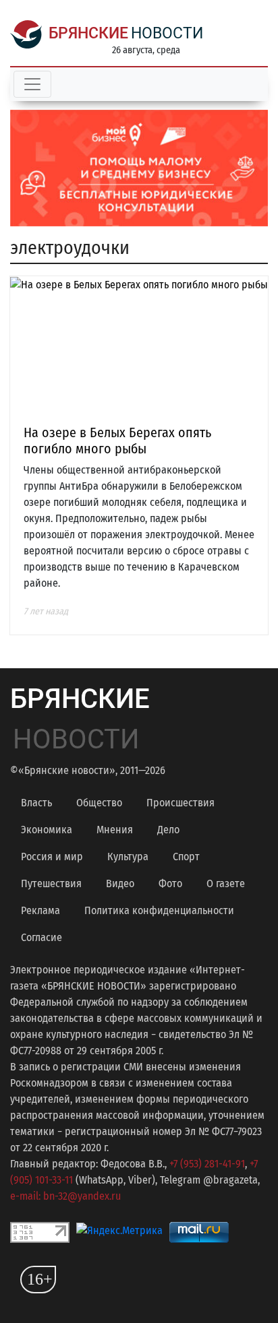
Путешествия (51, 883)
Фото (170, 883)
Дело (168, 829)
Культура (127, 856)
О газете (225, 883)
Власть (36, 802)
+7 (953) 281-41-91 (207, 1163)
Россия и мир (52, 856)
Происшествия (180, 802)
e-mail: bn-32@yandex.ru (65, 1196)
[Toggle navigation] (32, 84)
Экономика (46, 829)
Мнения (114, 829)
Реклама (40, 910)
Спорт (186, 856)
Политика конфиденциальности (159, 910)
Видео (120, 883)
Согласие (41, 937)
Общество (99, 802)
